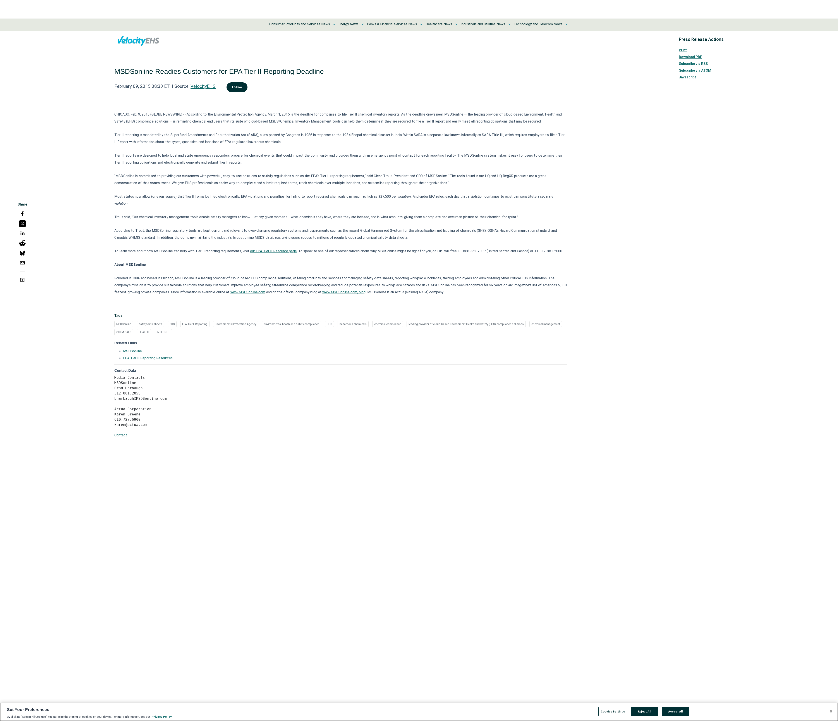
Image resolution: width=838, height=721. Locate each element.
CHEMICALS (123, 332)
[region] (419, 712)
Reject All (644, 711)
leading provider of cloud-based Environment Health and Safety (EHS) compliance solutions (466, 324)
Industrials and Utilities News (483, 24)
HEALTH (144, 332)
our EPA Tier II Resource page (273, 251)
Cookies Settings (613, 711)
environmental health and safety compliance (291, 324)
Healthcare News (439, 24)
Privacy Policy (162, 716)
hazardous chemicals (353, 324)
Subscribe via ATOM (695, 70)
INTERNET (163, 332)
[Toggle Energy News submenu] (363, 24)
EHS (329, 324)
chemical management (545, 324)
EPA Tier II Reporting (195, 324)
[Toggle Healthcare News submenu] (456, 24)
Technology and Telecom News (538, 24)
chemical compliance (387, 324)
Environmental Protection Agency (235, 324)
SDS (172, 324)
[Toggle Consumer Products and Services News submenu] (334, 24)
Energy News (348, 24)
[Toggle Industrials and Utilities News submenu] (509, 24)
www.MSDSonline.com (247, 292)
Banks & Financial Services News (392, 24)
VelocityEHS (203, 86)
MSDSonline (123, 324)
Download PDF (690, 57)
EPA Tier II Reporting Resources (148, 358)
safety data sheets (150, 324)
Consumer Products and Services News (299, 24)
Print (683, 50)
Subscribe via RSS (693, 64)
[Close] (831, 711)
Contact (120, 435)
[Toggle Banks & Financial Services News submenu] (421, 24)
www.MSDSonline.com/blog (344, 292)
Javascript (687, 77)
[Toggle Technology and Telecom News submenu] (566, 24)
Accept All (675, 711)
